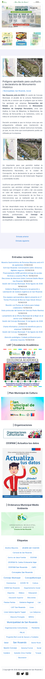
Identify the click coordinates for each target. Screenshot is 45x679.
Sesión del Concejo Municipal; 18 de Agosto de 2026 (22, 284)
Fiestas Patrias (9, 602)
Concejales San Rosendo (22, 572)
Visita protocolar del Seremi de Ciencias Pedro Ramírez (22, 310)
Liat (39, 602)
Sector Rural (36, 643)
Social (28, 91)
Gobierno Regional (26, 602)
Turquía (38, 653)
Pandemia (35, 628)
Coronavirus (11, 583)
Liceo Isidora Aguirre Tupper (15, 612)
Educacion (33, 593)
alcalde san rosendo (30, 548)
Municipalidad (9, 91)
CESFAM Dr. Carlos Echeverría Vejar (22, 562)
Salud (6, 643)
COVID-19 (24, 583)
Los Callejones (35, 612)
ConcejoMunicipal (33, 578)
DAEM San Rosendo (12, 588)
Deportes (11, 593)
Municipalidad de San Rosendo (22, 622)
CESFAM (33, 557)
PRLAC (22, 632)
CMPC (34, 567)
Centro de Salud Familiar (17, 557)
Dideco (21, 593)
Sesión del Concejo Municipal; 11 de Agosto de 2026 (22, 332)
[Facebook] (18, 673)
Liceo (32, 607)
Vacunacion (22, 658)
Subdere (6, 653)
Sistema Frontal (27, 648)
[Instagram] (26, 673)
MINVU (31, 617)
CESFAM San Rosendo (17, 567)
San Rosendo (20, 91)
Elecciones (31, 598)
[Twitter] (22, 673)
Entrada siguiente (22, 241)
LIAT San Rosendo (18, 607)
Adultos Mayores (11, 548)
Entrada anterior (22, 237)
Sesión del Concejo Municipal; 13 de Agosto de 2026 (22, 321)
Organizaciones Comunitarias (16, 628)
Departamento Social (32, 588)
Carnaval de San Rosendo (22, 553)
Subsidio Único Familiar (22, 653)
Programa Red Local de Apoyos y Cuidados (22, 637)
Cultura (35, 583)
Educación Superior (16, 598)
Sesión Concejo (10, 648)
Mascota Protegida (17, 617)
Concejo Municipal (12, 578)
